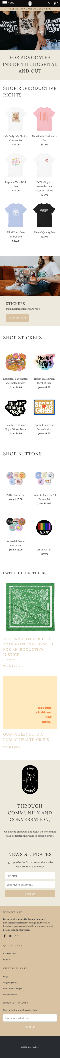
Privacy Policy (10, 994)
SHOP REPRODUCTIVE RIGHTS (30, 91)
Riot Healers (33, 1047)
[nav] (8, 3)
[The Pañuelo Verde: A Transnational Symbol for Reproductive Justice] (30, 607)
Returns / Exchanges (12, 988)
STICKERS (15, 303)
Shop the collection (30, 31)
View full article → (13, 666)
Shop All (7, 959)
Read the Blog (9, 953)
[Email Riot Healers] (17, 936)
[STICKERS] (30, 276)
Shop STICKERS (17, 317)
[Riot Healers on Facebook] (5, 936)
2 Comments (9, 659)
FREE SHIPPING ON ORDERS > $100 (30, 8)
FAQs (5, 976)
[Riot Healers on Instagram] (11, 936)
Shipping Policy (10, 982)
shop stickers (22, 337)
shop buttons (22, 453)
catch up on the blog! (28, 573)
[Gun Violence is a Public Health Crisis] (30, 702)
